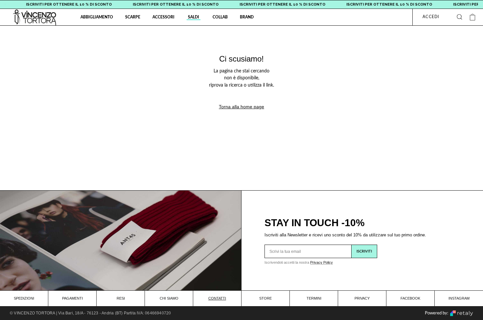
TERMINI (314, 298)
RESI (121, 298)
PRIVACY (362, 298)
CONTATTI (217, 298)
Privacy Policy (321, 262)
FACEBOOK (410, 298)
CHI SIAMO (169, 298)
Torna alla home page (241, 106)
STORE (265, 298)
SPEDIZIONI (24, 298)
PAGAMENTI (72, 298)
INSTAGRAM (459, 298)
